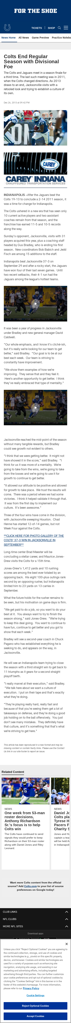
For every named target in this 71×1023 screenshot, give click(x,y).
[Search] (59, 27)
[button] (35, 298)
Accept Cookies (35, 1016)
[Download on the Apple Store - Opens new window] (22, 935)
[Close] (67, 944)
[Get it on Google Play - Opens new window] (47, 936)
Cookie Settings (35, 995)
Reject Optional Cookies (35, 1005)
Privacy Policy (31, 988)
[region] (35, 981)
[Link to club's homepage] (7, 26)
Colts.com (18, 881)
